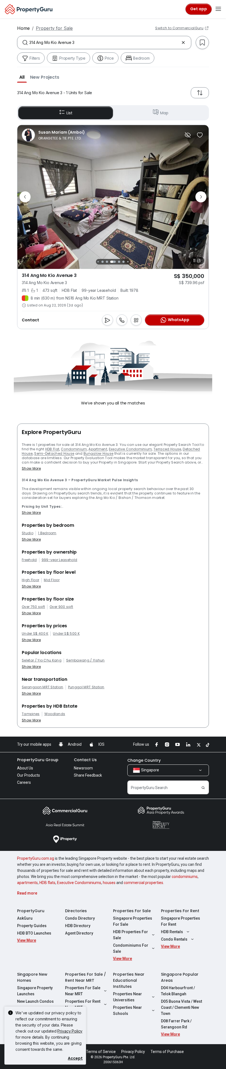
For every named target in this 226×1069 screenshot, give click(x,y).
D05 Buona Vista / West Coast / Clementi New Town (181, 1007)
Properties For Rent (180, 911)
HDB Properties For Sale (130, 935)
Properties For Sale (132, 911)
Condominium (74, 449)
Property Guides (32, 926)
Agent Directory (79, 933)
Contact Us (85, 760)
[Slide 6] (123, 262)
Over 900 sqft (61, 607)
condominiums (185, 876)
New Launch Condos (35, 1001)
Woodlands (54, 714)
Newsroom (83, 768)
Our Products (28, 775)
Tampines (31, 714)
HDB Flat (52, 449)
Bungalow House (98, 453)
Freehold (29, 560)
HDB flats (47, 882)
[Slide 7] (127, 261)
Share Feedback (88, 775)
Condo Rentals (174, 939)
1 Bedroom (47, 533)
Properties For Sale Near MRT (82, 991)
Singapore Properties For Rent (180, 921)
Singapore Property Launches (35, 991)
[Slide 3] (107, 262)
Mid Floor (52, 580)
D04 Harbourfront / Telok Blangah (178, 991)
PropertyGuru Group (37, 760)
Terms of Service (101, 1051)
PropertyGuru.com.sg (35, 858)
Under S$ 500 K (66, 633)
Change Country (144, 760)
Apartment (97, 449)
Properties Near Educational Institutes (128, 980)
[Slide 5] (119, 262)
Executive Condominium (130, 449)
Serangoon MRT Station (42, 687)
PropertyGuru (30, 911)
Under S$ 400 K (35, 633)
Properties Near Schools (127, 1010)
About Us (25, 768)
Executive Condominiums (79, 882)
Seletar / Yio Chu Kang (41, 660)
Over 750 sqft (33, 607)
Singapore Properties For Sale (132, 921)
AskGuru (25, 918)
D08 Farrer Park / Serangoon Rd (176, 1024)
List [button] (69, 113)
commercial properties (143, 882)
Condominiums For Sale (130, 948)
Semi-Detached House (54, 453)
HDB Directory (77, 926)
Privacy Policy (69, 1031)
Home (23, 28)
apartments (27, 882)
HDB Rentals (172, 932)
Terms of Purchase (167, 1051)
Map (164, 113)
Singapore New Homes (32, 977)
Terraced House (167, 449)
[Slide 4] (113, 262)
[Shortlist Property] (199, 135)
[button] (22, 77)
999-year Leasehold (59, 560)
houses (109, 882)
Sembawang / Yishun (85, 660)
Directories (76, 911)
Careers (24, 782)
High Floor (30, 580)
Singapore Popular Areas (179, 977)
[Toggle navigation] (218, 9)
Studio (27, 533)
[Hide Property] (187, 135)
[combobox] (104, 42)
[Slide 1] (98, 261)
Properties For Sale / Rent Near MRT (85, 977)
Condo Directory (80, 918)
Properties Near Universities (127, 997)
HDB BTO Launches (34, 933)
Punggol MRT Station (86, 687)
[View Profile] (53, 135)
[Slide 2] (102, 262)
